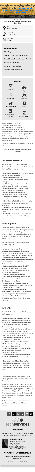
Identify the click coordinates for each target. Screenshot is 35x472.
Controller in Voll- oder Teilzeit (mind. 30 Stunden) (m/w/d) (17, 9)
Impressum (11, 462)
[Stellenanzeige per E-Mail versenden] (27, 414)
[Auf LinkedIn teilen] (18, 414)
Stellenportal (21, 12)
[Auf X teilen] (14, 414)
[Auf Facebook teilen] (9, 414)
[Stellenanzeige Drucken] (31, 414)
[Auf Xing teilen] (22, 414)
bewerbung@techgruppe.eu (17, 447)
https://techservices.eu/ (16, 448)
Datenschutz (23, 462)
